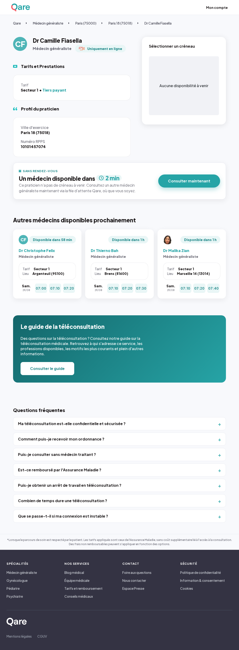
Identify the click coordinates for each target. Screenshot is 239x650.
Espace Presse (133, 588)
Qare (17, 23)
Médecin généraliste (48, 23)
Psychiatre (15, 596)
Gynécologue (17, 580)
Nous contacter (134, 580)
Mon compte (217, 7)
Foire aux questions (136, 572)
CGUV (42, 636)
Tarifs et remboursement (83, 588)
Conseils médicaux (78, 596)
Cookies (186, 588)
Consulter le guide (47, 368)
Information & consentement (202, 580)
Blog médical (74, 572)
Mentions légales (19, 636)
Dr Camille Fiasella (158, 23)
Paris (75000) (85, 23)
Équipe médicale (76, 580)
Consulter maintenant (189, 180)
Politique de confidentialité (200, 572)
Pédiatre (13, 588)
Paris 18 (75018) (120, 23)
